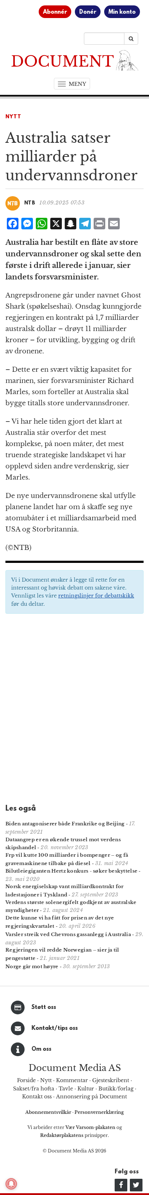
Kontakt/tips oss (54, 1028)
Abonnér (55, 12)
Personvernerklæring (99, 1112)
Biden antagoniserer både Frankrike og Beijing (65, 824)
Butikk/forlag (115, 1088)
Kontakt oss (37, 1096)
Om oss (41, 1049)
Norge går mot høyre (32, 967)
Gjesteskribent (110, 1080)
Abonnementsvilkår (48, 1112)
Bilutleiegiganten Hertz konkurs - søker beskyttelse (71, 871)
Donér (87, 12)
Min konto (122, 12)
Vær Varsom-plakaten (90, 1127)
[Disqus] (74, 711)
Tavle (66, 1088)
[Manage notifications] (11, 1184)
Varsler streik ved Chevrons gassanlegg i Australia (68, 934)
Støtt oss (43, 1007)
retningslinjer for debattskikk (96, 595)
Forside (26, 1080)
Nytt (13, 117)
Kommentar (72, 1080)
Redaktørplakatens (62, 1135)
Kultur (85, 1088)
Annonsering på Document (91, 1096)
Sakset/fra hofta (33, 1088)
